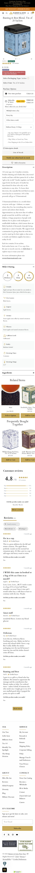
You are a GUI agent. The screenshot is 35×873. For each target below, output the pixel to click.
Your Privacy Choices (23, 765)
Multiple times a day (12, 111)
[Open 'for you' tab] (4, 870)
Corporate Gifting (25, 750)
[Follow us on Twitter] (8, 835)
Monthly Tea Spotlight (6, 748)
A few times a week (12, 120)
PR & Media (23, 788)
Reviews (5, 782)
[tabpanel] (17, 617)
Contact (22, 792)
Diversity (5, 789)
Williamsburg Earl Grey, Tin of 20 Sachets (10, 452)
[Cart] (32, 13)
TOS (17, 857)
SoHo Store (6, 736)
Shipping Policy (24, 746)
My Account (23, 732)
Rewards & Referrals (23, 737)
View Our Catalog (25, 778)
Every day (9, 115)
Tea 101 (5, 743)
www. (4, 258)
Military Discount (8, 797)
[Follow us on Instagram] (13, 835)
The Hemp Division (6, 755)
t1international (12, 258)
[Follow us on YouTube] (17, 835)
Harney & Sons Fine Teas (17, 854)
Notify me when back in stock (18, 158)
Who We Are (7, 778)
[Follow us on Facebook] (4, 835)
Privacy (22, 857)
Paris (10, 407)
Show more (17, 708)
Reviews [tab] (10, 517)
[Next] (31, 59)
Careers (21, 802)
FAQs (21, 754)
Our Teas (5, 732)
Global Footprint (7, 786)
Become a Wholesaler (23, 783)
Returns (22, 742)
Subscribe (17, 828)
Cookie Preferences (19, 859)
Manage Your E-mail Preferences (25, 758)
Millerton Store (7, 740)
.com (19, 258)
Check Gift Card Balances (25, 797)
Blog (4, 793)
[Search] (6, 13)
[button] (17, 485)
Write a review (17, 510)
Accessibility (7, 859)
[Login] (28, 13)
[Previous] (4, 59)
